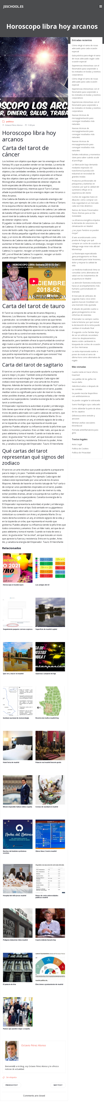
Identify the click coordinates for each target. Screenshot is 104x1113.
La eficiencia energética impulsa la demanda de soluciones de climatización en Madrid (86, 223)
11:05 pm (31, 125)
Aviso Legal (77, 444)
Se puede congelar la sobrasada (86, 400)
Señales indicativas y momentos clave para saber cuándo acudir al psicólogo (86, 157)
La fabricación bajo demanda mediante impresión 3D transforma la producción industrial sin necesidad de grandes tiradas (85, 170)
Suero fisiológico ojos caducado (86, 404)
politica (10, 121)
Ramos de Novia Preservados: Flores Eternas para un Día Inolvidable (85, 213)
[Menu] (100, 6)
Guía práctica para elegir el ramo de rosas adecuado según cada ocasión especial (86, 58)
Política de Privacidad (81, 452)
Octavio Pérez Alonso (14, 125)
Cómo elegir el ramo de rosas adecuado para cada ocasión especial (85, 48)
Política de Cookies (80, 448)
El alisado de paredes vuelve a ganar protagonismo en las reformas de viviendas (85, 312)
